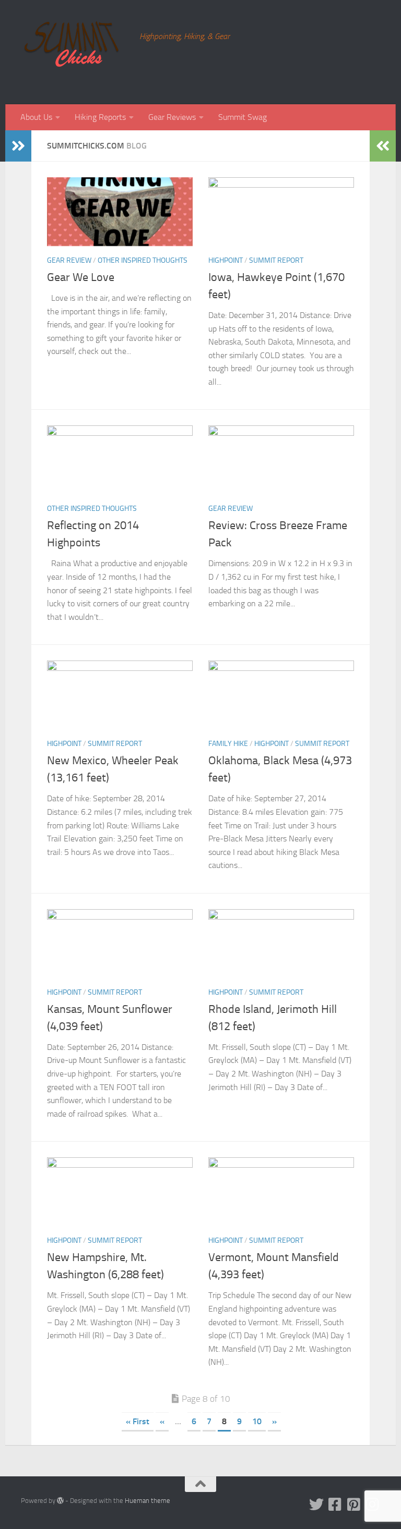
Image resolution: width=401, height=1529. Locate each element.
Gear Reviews (172, 117)
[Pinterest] (354, 1504)
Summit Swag (242, 117)
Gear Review (69, 260)
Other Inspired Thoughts (142, 260)
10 (257, 1421)
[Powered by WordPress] (60, 1500)
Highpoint (225, 260)
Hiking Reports (100, 117)
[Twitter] (316, 1504)
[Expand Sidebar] (18, 146)
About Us (36, 117)
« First (137, 1421)
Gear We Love (80, 277)
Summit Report (276, 260)
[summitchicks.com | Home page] (75, 52)
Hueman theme (147, 1500)
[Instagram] (372, 1504)
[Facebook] (335, 1504)
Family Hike (228, 743)
